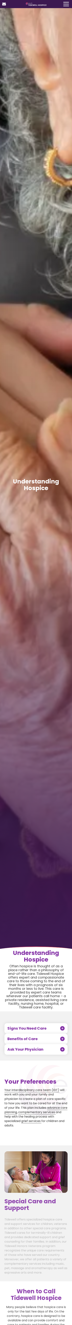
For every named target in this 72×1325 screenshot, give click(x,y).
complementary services (37, 1112)
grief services (31, 1121)
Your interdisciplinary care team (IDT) (31, 1090)
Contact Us (4, 4)
